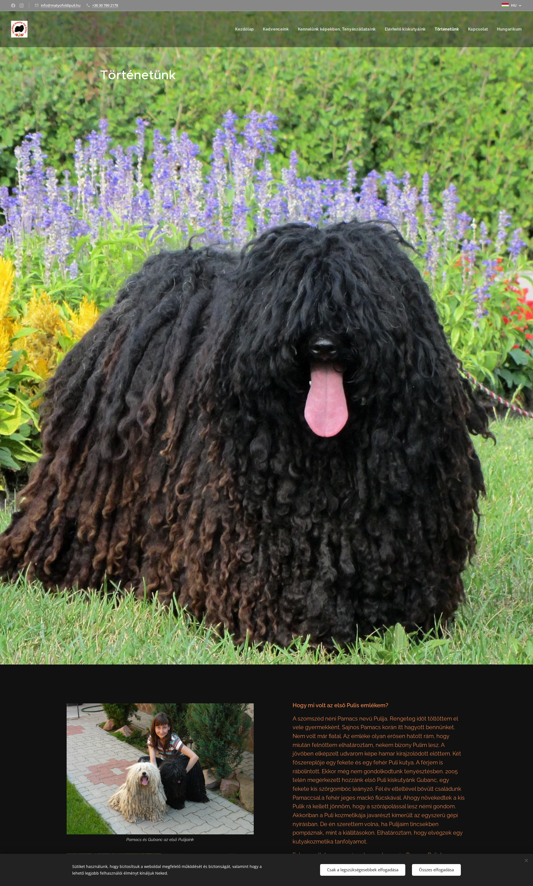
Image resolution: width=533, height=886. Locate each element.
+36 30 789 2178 (105, 5)
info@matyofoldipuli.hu (61, 5)
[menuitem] (246, 29)
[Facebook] (13, 5)
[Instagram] (21, 5)
